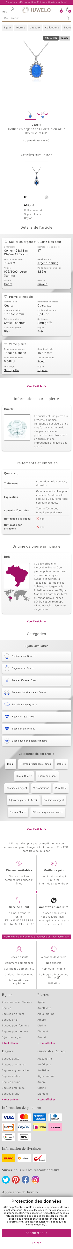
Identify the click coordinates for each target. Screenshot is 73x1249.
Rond (41, 361)
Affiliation (53, 983)
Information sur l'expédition (19, 982)
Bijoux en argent (47, 776)
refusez (10, 1216)
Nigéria (42, 370)
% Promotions (41, 788)
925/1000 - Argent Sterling (17, 274)
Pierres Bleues (18, 812)
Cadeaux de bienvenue (19, 975)
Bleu (7, 331)
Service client (19, 907)
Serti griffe (45, 323)
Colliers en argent (54, 800)
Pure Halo (61, 788)
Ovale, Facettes (15, 323)
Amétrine (43, 1070)
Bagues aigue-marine (15, 1070)
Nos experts (54, 963)
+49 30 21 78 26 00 (22, 924)
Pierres (20, 28)
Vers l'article (34, 386)
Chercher (67, 18)
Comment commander (19, 963)
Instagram (35, 1180)
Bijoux (7, 28)
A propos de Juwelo (53, 957)
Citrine (42, 1026)
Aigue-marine (46, 1014)
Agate (41, 1002)
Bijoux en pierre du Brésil (23, 800)
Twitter (6, 1180)
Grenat (42, 1037)
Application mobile (54, 969)
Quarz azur (45, 306)
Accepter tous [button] (36, 1233)
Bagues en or (10, 1020)
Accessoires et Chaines (17, 1002)
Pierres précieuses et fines (35, 764)
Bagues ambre (11, 1076)
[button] (5, 10)
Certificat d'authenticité (19, 969)
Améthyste (44, 1065)
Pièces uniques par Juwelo (48, 812)
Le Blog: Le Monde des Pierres (53, 976)
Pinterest (16, 1180)
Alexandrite (45, 1059)
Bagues (6, 1008)
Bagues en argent (13, 1014)
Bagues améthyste (14, 1065)
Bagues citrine (11, 1082)
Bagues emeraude (13, 1088)
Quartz (8, 306)
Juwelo (42, 284)
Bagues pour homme (15, 1031)
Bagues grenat (11, 1094)
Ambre (42, 1020)
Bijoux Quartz (24, 776)
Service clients (19, 957)
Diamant (43, 1031)
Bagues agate (10, 1059)
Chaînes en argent (16, 788)
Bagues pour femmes (15, 1026)
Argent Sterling (48, 263)
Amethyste (44, 1008)
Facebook (25, 1180)
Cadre (8, 284)
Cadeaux (35, 28)
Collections (52, 28)
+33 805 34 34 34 (22, 920)
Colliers (61, 764)
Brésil (42, 331)
